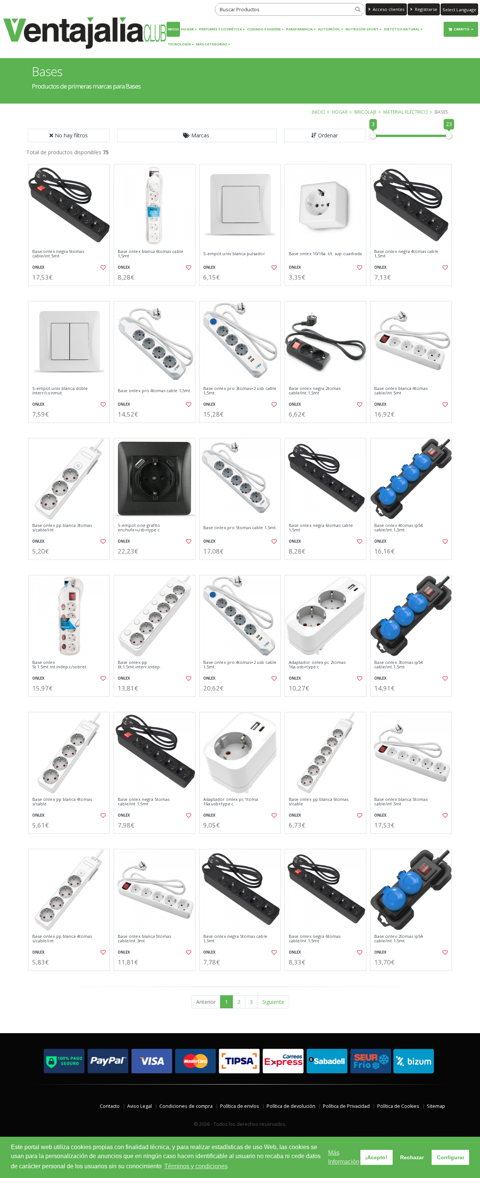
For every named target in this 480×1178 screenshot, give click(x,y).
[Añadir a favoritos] (102, 267)
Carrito (462, 29)
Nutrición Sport (362, 29)
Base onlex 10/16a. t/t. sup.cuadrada (325, 253)
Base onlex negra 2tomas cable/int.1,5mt (314, 391)
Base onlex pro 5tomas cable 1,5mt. (240, 527)
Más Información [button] (343, 1157)
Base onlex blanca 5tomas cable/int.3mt (144, 938)
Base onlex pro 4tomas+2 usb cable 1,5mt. (239, 664)
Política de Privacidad (346, 1106)
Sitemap (436, 1106)
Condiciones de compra (186, 1106)
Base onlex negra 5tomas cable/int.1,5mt (144, 801)
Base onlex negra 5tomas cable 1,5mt (235, 938)
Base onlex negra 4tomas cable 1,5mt (406, 254)
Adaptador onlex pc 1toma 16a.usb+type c (230, 801)
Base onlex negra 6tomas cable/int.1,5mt (314, 938)
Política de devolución (291, 1106)
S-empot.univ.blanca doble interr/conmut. (60, 391)
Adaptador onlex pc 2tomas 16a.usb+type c (317, 664)
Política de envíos (239, 1106)
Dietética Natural (402, 29)
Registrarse (425, 9)
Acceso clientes (388, 9)
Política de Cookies (398, 1106)
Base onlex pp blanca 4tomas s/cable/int (62, 938)
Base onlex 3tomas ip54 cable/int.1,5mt (398, 664)
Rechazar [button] (412, 1157)
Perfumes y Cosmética (220, 29)
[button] (197, 135)
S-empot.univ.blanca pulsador (234, 253)
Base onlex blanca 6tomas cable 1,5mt (150, 254)
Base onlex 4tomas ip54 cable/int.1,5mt (398, 528)
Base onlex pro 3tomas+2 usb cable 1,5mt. (239, 391)
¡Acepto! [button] (376, 1157)
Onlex (38, 267)
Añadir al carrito (71, 292)
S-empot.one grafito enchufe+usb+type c (139, 528)
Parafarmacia (299, 29)
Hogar (187, 29)
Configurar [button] (450, 1157)
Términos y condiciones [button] (196, 1166)
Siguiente (273, 1001)
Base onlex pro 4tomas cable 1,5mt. (154, 390)
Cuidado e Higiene (264, 29)
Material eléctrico (405, 112)
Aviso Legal (139, 1106)
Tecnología (179, 44)
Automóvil (329, 29)
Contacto (110, 1106)
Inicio (173, 29)
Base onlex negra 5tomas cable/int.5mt (58, 254)
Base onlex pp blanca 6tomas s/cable (319, 801)
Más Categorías (211, 44)
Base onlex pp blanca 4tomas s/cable (62, 801)
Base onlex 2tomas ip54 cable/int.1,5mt (398, 938)
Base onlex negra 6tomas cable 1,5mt (321, 528)
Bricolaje (365, 112)
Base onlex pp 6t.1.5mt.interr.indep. (139, 664)
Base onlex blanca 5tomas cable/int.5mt (401, 801)
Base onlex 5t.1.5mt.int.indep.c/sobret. (60, 664)
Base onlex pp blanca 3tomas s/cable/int (62, 528)
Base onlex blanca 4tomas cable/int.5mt (401, 391)
